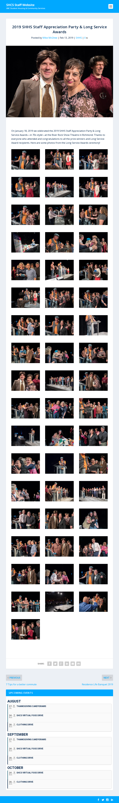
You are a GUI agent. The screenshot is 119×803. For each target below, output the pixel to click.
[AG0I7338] (59, 417)
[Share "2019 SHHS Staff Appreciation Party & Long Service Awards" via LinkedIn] (67, 664)
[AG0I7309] (93, 583)
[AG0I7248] (59, 500)
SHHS (79, 37)
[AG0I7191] (93, 334)
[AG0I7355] (25, 279)
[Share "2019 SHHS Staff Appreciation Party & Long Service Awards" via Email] (73, 664)
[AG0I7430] (93, 279)
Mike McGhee (50, 37)
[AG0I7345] (59, 279)
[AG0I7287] (59, 528)
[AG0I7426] (93, 196)
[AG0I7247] (59, 196)
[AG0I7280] (93, 445)
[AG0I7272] (25, 196)
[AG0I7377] (59, 224)
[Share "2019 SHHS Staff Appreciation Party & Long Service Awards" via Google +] (61, 664)
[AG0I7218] (25, 500)
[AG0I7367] (93, 555)
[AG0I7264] (25, 528)
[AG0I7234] (25, 390)
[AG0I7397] (59, 251)
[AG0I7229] (93, 251)
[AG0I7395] (93, 528)
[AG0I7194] (25, 445)
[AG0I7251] (93, 417)
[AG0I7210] (93, 500)
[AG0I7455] (25, 362)
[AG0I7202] (59, 472)
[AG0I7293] (25, 224)
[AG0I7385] (25, 417)
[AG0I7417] (59, 168)
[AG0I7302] (93, 390)
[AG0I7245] (59, 390)
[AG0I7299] (93, 611)
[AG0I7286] (25, 168)
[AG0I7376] (59, 307)
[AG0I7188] (25, 251)
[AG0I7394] (59, 445)
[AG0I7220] (59, 362)
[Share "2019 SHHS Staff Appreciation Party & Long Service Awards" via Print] (78, 664)
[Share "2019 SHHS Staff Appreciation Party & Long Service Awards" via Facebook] (49, 664)
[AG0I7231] (25, 472)
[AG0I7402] (93, 472)
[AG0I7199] (59, 611)
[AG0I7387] (93, 362)
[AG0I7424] (93, 168)
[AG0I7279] (25, 638)
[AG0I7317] (25, 611)
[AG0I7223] (59, 583)
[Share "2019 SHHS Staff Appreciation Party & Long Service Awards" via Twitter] (55, 664)
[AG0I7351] (25, 555)
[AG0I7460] (93, 224)
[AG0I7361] (93, 307)
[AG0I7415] (25, 307)
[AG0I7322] (59, 555)
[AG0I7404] (25, 583)
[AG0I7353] (25, 334)
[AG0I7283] (59, 334)
